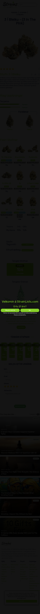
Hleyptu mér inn (10, 310)
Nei (30, 310)
